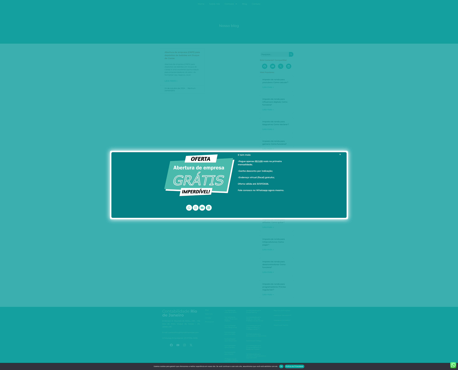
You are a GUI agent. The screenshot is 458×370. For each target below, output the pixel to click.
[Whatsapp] (189, 208)
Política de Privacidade (294, 366)
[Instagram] (196, 208)
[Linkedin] (209, 208)
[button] (340, 154)
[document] (229, 185)
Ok (281, 366)
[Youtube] (202, 208)
